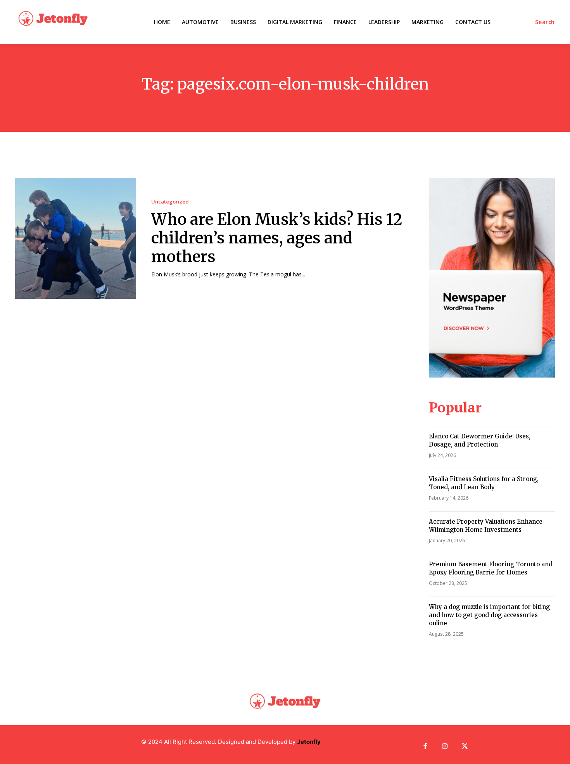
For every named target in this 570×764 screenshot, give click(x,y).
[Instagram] (445, 747)
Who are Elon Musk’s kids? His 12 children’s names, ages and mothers (276, 238)
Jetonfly (309, 741)
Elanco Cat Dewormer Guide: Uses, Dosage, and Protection (479, 440)
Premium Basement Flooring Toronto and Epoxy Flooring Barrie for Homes (491, 568)
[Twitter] (465, 747)
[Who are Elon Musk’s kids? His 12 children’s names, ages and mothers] (75, 238)
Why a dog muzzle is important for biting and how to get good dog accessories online (489, 615)
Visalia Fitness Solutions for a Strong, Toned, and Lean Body (484, 483)
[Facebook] (425, 747)
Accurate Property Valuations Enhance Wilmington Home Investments (485, 525)
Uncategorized (170, 201)
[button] (545, 22)
